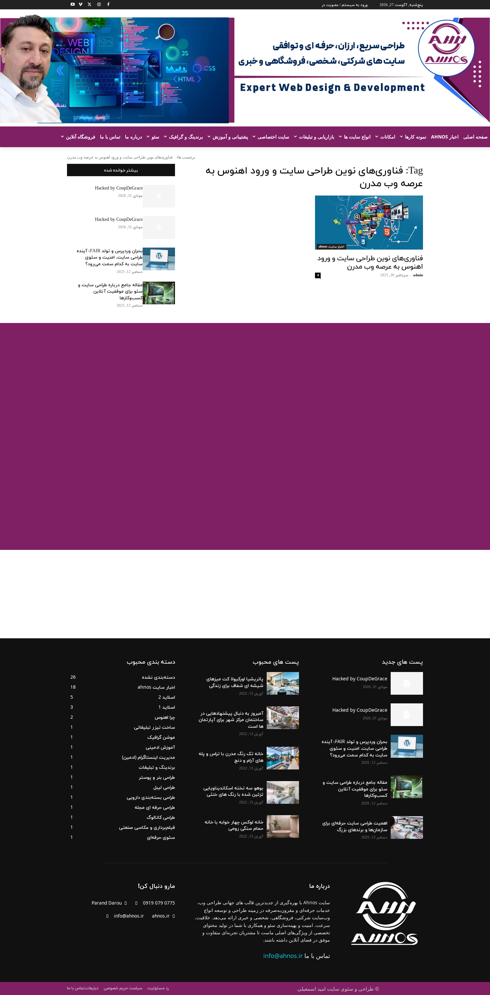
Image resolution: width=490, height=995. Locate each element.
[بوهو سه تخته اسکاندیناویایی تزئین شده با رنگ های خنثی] (283, 792)
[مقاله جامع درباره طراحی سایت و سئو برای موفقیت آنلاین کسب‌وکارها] (159, 293)
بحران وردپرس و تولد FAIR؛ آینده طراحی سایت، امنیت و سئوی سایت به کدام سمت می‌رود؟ (110, 257)
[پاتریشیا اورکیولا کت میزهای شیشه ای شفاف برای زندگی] (283, 683)
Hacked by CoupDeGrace (119, 188)
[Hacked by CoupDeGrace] (159, 196)
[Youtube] (71, 5)
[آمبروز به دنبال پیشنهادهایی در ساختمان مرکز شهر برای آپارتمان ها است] (283, 717)
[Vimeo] (78, 5)
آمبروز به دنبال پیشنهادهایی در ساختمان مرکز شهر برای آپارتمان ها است (231, 719)
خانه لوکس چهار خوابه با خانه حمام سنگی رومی (234, 825)
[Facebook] (106, 5)
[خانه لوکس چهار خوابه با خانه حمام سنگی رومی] (283, 826)
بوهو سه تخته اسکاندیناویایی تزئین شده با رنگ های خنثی (233, 790)
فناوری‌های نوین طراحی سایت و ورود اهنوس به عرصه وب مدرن (370, 262)
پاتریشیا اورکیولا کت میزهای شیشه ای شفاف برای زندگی (234, 681)
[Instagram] (97, 5)
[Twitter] (88, 5)
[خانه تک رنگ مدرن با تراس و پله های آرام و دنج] (283, 758)
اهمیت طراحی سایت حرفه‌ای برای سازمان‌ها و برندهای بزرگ (354, 826)
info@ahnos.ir (283, 956)
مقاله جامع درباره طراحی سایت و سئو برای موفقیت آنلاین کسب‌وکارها (110, 291)
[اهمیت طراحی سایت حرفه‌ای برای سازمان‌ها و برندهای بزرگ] (407, 827)
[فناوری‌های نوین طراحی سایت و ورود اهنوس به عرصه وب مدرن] (369, 223)
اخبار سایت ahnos (331, 246)
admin (418, 275)
